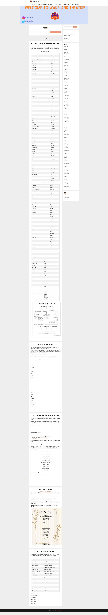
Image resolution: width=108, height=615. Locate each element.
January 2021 (66, 94)
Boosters (72, 4)
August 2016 (66, 154)
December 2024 (66, 59)
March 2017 (66, 144)
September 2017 (66, 137)
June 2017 (65, 140)
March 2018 (66, 130)
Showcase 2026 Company (45, 551)
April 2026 (65, 49)
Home (32, 4)
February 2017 (66, 146)
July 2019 (65, 111)
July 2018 (65, 124)
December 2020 (66, 95)
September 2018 (66, 121)
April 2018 (65, 128)
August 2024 (66, 62)
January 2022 (66, 82)
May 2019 (65, 114)
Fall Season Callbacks (45, 344)
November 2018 (66, 118)
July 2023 (65, 72)
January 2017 (66, 147)
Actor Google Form (44, 437)
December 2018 (66, 117)
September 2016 (66, 153)
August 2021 (66, 88)
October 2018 (66, 120)
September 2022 (66, 78)
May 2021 (65, 91)
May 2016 (65, 156)
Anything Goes (77, 4)
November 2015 (66, 163)
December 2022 (66, 75)
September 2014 (66, 176)
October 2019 (66, 107)
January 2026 (66, 52)
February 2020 (66, 104)
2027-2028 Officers (45, 490)
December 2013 (66, 185)
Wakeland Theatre (36, 1)
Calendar (38, 4)
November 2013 (66, 186)
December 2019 (66, 105)
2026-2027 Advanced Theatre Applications (47, 4)
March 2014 (66, 182)
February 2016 (66, 160)
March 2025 (66, 56)
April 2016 (65, 157)
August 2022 (66, 79)
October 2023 (66, 68)
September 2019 (66, 108)
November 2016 (66, 150)
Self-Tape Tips (35, 438)
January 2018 (66, 133)
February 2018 (66, 131)
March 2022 (66, 81)
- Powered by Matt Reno (58, 610)
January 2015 (66, 170)
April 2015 (65, 169)
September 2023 (66, 69)
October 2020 (66, 98)
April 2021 (65, 92)
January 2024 (66, 65)
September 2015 (66, 166)
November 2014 (66, 173)
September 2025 (66, 53)
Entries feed (66, 196)
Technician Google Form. (46, 447)
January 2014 (66, 183)
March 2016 (66, 159)
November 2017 (66, 134)
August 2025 (66, 55)
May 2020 (65, 101)
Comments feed (66, 197)
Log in (65, 194)
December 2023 (66, 66)
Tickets (35, 4)
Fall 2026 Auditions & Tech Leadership (46, 415)
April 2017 (65, 143)
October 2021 (66, 85)
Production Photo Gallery (57, 4)
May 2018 (65, 127)
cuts (60, 351)
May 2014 (65, 179)
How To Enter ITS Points (66, 4)
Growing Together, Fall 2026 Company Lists (45, 43)
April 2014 (65, 180)
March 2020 (66, 102)
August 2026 (66, 46)
